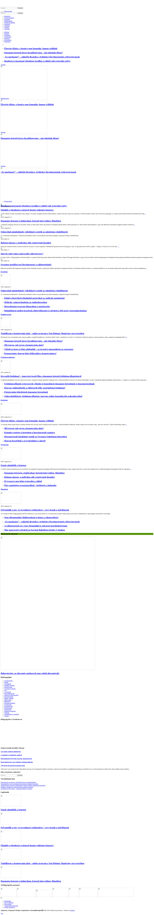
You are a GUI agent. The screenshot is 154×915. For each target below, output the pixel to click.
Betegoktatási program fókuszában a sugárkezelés (27, 306)
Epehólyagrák (8, 687)
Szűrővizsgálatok (9, 18)
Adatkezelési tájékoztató (11, 906)
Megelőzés (7, 16)
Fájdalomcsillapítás (9, 22)
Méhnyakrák (7, 700)
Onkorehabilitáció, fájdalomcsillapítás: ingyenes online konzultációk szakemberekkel (43, 396)
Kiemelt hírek (8, 201)
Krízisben (7, 26)
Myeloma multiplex (9, 703)
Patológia (7, 38)
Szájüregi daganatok (10, 711)
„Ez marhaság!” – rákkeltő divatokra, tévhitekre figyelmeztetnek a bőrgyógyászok (42, 57)
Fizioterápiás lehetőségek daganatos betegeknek (26, 392)
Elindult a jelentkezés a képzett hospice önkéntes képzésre (27, 210)
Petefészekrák (8, 708)
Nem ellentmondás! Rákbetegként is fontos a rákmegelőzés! (31, 517)
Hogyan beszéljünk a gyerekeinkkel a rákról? (25, 441)
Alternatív (7, 29)
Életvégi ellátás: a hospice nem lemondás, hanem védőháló (30, 48)
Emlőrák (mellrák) (9, 685)
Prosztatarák (7, 709)
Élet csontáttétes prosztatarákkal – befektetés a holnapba (30, 485)
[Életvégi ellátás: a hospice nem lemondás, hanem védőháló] (77, 83)
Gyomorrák (7, 692)
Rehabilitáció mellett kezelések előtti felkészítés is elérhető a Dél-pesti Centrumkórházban (45, 310)
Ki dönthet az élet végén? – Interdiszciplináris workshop (16, 788)
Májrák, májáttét (8, 698)
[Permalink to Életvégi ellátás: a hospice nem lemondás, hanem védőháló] (11, 414)
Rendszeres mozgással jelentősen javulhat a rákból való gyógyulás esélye (37, 61)
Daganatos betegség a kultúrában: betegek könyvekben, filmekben (31, 221)
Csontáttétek (7, 684)
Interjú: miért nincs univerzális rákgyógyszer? (22, 254)
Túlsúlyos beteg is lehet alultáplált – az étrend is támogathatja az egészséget (38, 349)
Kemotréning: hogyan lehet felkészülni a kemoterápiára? (30, 353)
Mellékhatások (8, 21)
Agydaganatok (8, 680)
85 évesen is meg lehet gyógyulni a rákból (23, 481)
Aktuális (6, 27)
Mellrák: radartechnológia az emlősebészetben (25, 302)
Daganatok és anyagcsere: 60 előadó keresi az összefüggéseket (18, 782)
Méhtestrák (7, 701)
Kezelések (7, 19)
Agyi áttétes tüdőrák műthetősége (11, 751)
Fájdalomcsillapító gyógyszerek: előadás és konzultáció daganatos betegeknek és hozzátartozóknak (49, 384)
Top (2, 913)
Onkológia (7, 35)
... (145, 213)
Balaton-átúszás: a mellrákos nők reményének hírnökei (26, 243)
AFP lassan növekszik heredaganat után (13, 765)
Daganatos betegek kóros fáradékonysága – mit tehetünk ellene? (33, 53)
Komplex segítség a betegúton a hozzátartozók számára (29, 432)
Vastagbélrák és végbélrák (11, 714)
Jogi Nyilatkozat (8, 902)
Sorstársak (7, 24)
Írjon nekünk (7, 904)
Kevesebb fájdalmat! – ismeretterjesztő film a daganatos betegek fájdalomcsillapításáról (41, 376)
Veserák (6, 716)
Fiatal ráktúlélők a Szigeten (13, 465)
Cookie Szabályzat (9, 907)
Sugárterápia (7, 37)
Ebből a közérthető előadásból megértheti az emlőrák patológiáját (34, 298)
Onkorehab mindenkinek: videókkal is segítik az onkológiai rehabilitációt (34, 232)
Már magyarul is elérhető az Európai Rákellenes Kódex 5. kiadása (34, 530)
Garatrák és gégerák (10, 688)
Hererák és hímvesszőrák (11, 695)
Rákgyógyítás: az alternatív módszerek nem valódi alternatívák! (30, 673)
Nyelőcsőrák (7, 705)
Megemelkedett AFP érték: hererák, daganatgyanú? (16, 758)
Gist (5, 690)
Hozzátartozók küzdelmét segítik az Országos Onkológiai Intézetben (35, 436)
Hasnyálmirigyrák (9, 693)
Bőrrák (6, 682)
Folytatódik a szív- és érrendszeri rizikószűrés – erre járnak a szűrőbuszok (35, 510)
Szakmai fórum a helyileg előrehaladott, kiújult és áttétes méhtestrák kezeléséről (23, 785)
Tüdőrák (6, 713)
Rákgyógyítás (77, 3)
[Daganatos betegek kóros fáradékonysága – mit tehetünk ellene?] (77, 117)
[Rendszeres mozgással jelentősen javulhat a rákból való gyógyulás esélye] (77, 185)
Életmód (6, 33)
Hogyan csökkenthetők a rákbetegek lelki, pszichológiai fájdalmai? (34, 388)
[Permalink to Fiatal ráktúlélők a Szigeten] (11, 458)
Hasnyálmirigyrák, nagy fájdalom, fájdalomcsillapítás (17, 762)
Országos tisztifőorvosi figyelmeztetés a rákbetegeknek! (26, 264)
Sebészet (6, 32)
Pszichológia (7, 40)
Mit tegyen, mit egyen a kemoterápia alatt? (24, 345)
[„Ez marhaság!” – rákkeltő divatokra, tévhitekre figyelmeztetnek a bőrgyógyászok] (77, 151)
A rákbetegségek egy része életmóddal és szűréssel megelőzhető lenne (35, 526)
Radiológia (7, 41)
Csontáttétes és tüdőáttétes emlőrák (11, 755)
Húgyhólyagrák (8, 697)
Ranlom (72, 910)
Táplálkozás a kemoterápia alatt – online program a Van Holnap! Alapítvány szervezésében (42, 333)
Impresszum (7, 901)
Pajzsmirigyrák (8, 706)
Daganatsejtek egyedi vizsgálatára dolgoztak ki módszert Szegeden (19, 784)
